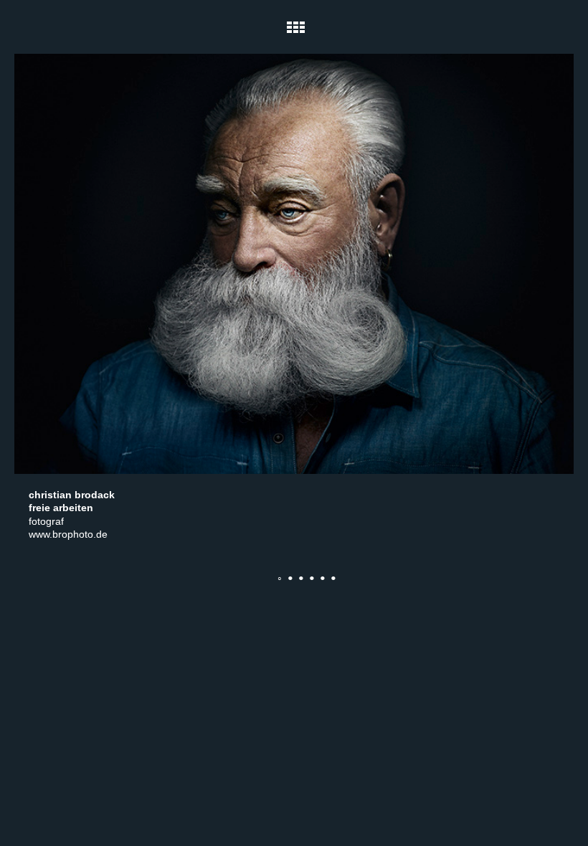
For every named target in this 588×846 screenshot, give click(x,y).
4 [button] (312, 578)
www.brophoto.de (68, 534)
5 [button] (323, 578)
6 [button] (333, 578)
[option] (301, 311)
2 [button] (290, 578)
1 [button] (279, 578)
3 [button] (301, 578)
